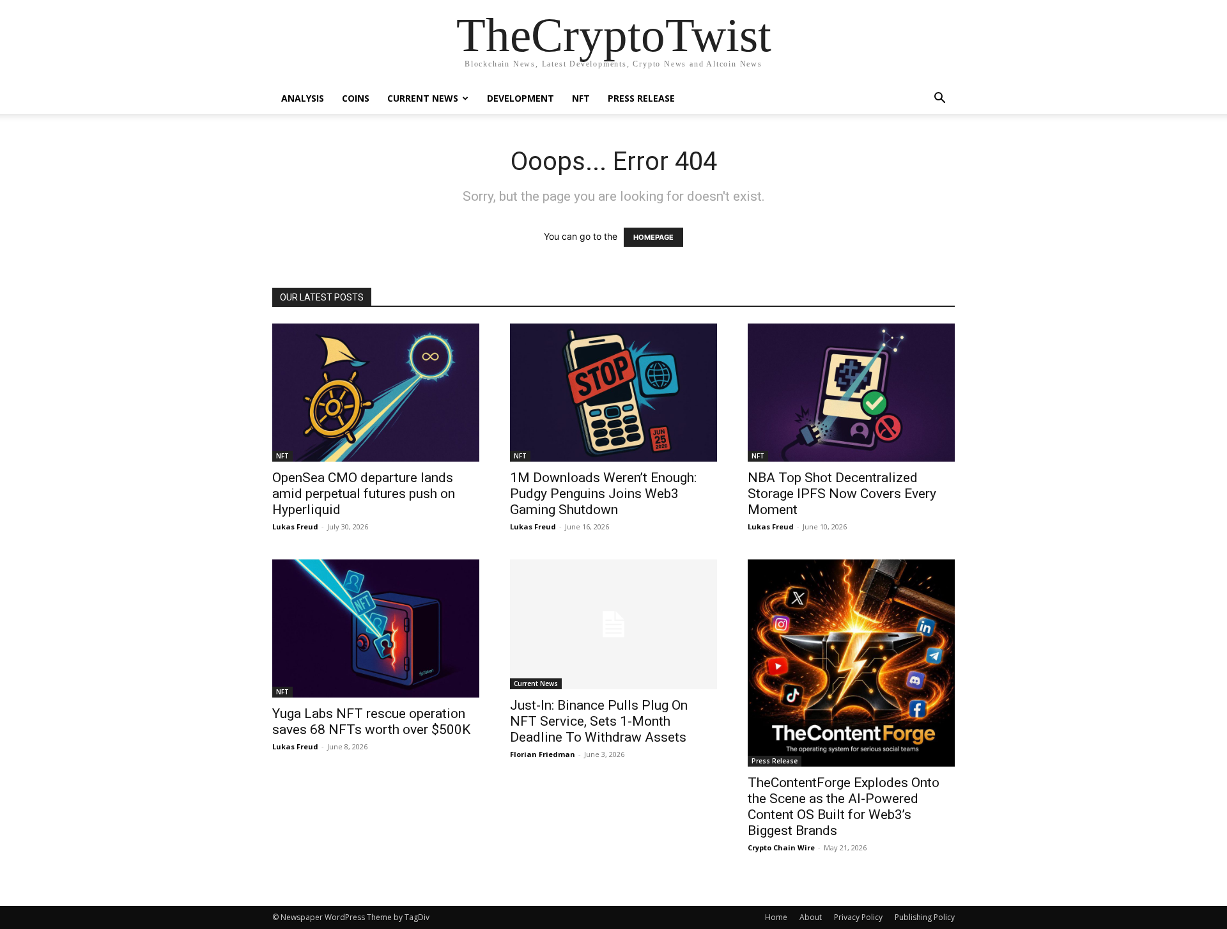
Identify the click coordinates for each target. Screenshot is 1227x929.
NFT (581, 98)
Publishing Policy (925, 917)
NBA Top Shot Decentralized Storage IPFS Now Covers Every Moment (842, 493)
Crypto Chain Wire (781, 847)
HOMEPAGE (653, 237)
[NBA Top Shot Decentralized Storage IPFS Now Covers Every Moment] (851, 393)
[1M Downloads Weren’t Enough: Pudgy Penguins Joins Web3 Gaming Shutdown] (613, 393)
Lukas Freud (295, 526)
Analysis (302, 98)
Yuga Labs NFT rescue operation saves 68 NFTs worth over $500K (371, 721)
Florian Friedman (542, 754)
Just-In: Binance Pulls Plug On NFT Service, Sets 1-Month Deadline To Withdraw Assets (599, 721)
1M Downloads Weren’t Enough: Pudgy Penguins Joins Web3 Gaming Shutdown (603, 493)
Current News (422, 98)
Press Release (641, 98)
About (810, 917)
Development (520, 98)
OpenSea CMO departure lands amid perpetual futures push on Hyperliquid (363, 493)
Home (776, 917)
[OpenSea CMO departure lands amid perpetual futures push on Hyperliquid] (375, 393)
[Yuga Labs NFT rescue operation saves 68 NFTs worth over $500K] (375, 628)
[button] (939, 99)
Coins (355, 98)
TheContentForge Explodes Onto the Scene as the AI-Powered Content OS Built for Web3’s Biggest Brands (843, 806)
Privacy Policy (858, 917)
